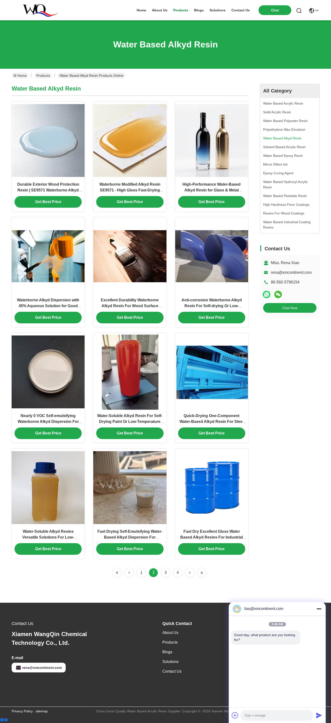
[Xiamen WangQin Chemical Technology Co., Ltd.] (38, 10)
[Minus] (319, 609)
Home (141, 10)
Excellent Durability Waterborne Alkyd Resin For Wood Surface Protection (130, 306)
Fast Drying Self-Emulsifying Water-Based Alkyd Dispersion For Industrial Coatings (129, 537)
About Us (170, 633)
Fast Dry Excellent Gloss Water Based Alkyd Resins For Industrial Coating (211, 537)
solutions (218, 10)
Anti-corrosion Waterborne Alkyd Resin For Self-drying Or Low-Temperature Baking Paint (211, 306)
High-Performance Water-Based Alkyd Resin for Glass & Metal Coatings (211, 190)
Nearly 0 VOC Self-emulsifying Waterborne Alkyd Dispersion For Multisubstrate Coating (48, 421)
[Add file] (235, 715)
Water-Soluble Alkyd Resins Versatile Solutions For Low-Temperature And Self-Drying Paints (48, 537)
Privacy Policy (22, 711)
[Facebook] (4, 720)
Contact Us (171, 671)
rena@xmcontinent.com (291, 272)
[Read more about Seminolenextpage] (117, 572)
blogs (199, 10)
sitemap (42, 711)
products (180, 10)
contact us (240, 10)
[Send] (319, 715)
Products (43, 75)
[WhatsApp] (266, 294)
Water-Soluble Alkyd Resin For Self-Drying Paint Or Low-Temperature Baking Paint (129, 421)
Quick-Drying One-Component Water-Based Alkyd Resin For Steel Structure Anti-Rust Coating (212, 421)
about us (159, 10)
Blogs (167, 652)
